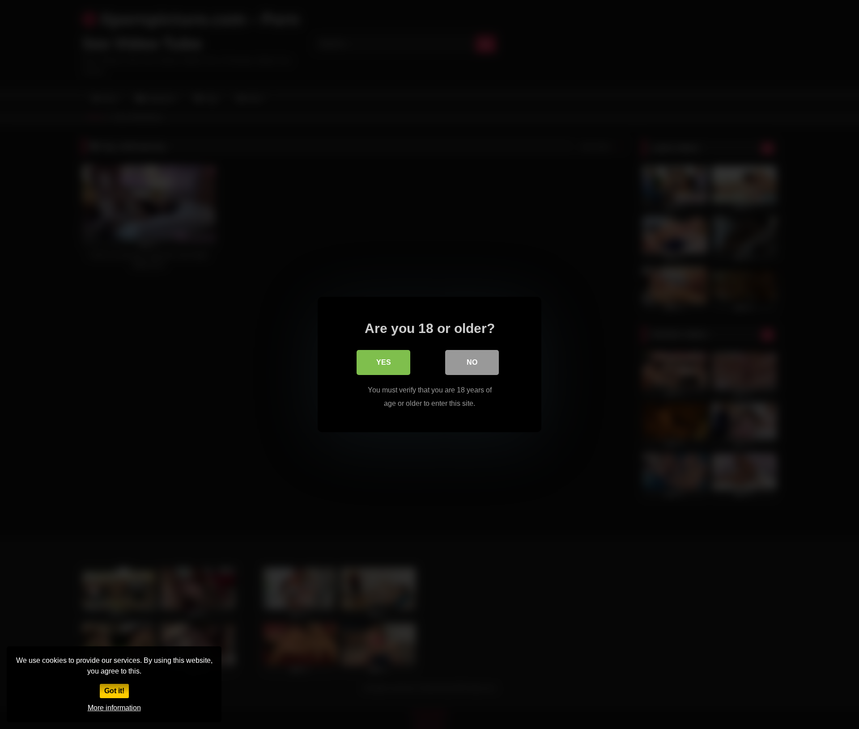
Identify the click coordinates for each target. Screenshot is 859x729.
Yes (383, 362)
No (472, 362)
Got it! (114, 691)
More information (114, 708)
